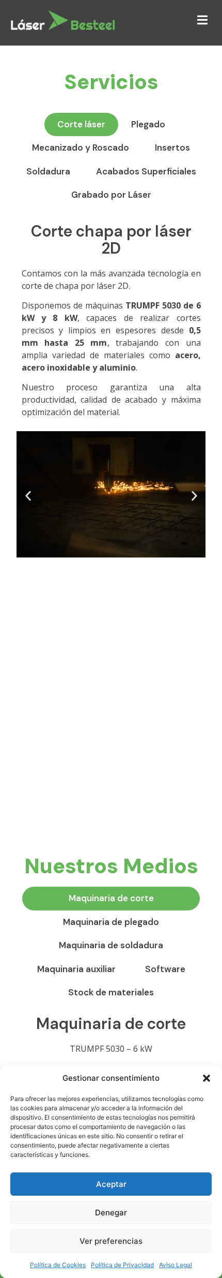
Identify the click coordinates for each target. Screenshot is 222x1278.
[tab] (81, 125)
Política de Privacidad (122, 1265)
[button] (206, 1078)
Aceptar (111, 1184)
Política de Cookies (58, 1265)
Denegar (111, 1212)
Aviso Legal (175, 1265)
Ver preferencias (111, 1241)
